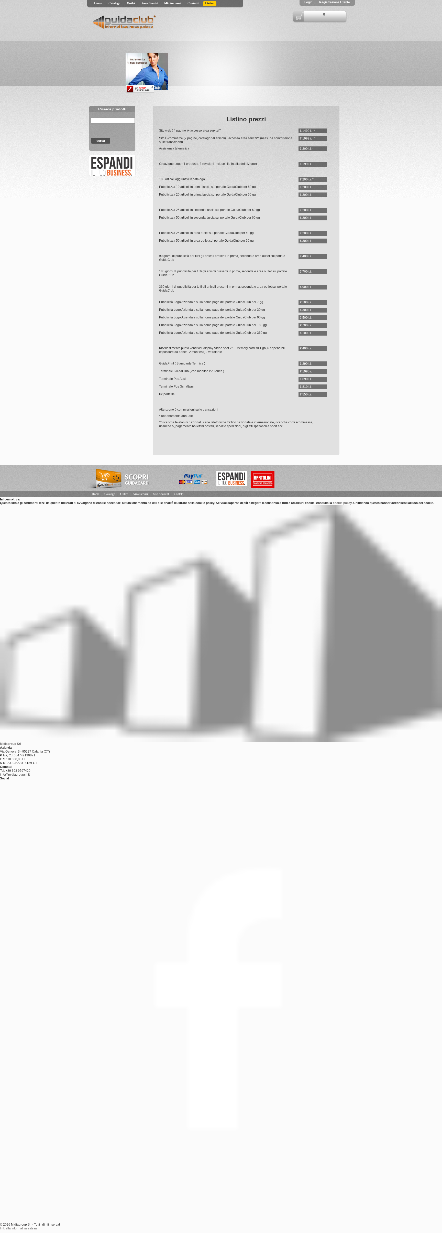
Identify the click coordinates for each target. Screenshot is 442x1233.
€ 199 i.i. (306, 164)
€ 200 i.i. (306, 187)
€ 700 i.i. (306, 271)
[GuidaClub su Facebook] (111, 165)
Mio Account (172, 3)
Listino (209, 3)
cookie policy (342, 503)
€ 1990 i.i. (306, 371)
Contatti (192, 3)
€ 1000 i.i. (306, 333)
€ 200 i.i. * (307, 149)
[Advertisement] (112, 227)
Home (98, 3)
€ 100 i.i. (306, 302)
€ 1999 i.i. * (307, 138)
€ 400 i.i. (306, 256)
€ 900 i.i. (306, 287)
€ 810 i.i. (306, 387)
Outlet (131, 3)
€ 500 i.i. (306, 317)
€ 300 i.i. (306, 195)
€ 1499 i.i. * (307, 131)
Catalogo (114, 3)
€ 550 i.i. (306, 394)
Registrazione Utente (334, 2)
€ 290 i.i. (306, 364)
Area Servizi (150, 3)
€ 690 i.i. (306, 379)
